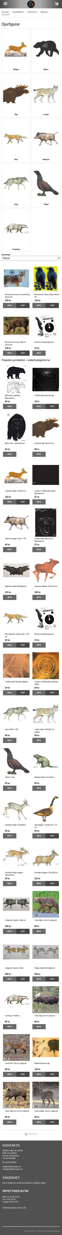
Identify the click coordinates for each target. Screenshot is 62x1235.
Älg (16, 114)
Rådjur (16, 69)
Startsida (5, 12)
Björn (46, 69)
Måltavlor (44, 12)
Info (9, 305)
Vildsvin (45, 159)
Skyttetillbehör (18, 12)
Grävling (16, 249)
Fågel (46, 204)
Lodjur (46, 114)
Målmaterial (32, 12)
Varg (16, 204)
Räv (16, 159)
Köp (23, 305)
